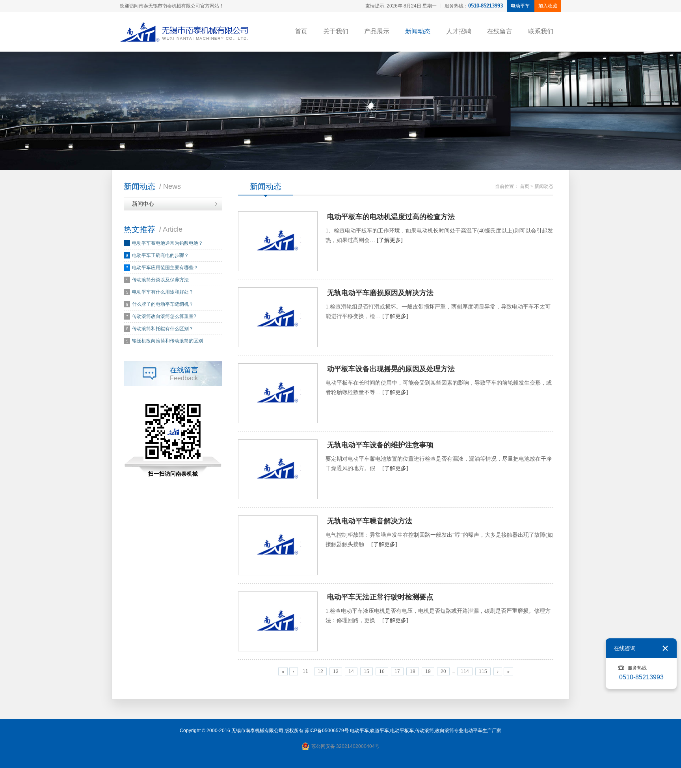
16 (382, 671)
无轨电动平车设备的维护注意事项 (380, 445)
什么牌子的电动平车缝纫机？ (163, 304)
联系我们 (540, 31)
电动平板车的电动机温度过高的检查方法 (391, 217)
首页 (301, 31)
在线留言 (499, 31)
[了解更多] (390, 240)
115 (483, 671)
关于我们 (335, 31)
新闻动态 (417, 31)
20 (443, 671)
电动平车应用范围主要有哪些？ (165, 267)
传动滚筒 (424, 730)
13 (336, 671)
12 (320, 671)
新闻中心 (143, 204)
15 (366, 671)
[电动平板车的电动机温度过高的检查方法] (277, 241)
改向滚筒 (444, 730)
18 (412, 671)
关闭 (665, 648)
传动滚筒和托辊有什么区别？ (163, 328)
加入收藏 (547, 6)
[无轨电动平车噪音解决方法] (277, 545)
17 (397, 671)
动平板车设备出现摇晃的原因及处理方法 (391, 369)
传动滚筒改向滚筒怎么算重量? (164, 316)
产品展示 (376, 31)
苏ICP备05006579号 (327, 730)
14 (351, 671)
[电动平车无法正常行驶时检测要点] (277, 621)
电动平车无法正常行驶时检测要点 (380, 597)
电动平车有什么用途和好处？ (163, 292)
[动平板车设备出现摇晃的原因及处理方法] (277, 393)
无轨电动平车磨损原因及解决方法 (380, 293)
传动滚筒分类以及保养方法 (160, 280)
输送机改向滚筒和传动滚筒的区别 (167, 341)
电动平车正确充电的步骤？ (160, 255)
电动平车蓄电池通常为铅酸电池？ (167, 243)
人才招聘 (458, 31)
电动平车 (359, 730)
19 (428, 671)
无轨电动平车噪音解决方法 (369, 521)
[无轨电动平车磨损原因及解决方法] (277, 317)
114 (465, 671)
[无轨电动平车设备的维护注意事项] (277, 469)
